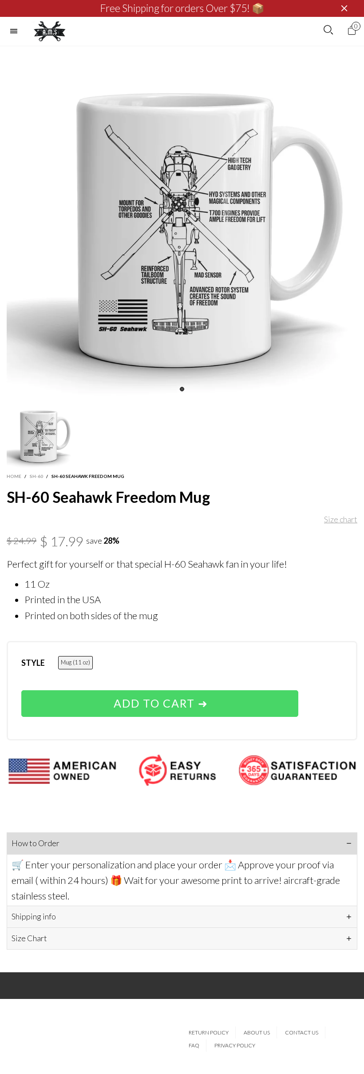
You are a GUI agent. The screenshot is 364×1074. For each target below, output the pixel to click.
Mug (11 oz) (75, 662)
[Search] (328, 30)
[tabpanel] (182, 221)
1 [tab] (182, 389)
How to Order (35, 843)
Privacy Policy (234, 1045)
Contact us (301, 1032)
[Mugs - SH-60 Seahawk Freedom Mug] (182, 221)
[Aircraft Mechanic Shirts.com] (49, 31)
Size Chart (29, 938)
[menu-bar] (16, 31)
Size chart (340, 519)
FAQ (194, 1045)
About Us (257, 1032)
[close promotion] (344, 8)
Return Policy (209, 1032)
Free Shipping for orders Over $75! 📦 (182, 8)
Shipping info (34, 916)
